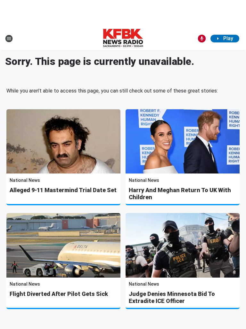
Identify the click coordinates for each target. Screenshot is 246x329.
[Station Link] (123, 38)
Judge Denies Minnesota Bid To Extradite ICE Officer (172, 297)
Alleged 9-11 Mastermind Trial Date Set (63, 190)
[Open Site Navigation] (9, 38)
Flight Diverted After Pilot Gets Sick (59, 293)
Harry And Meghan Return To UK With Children (180, 193)
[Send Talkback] (202, 38)
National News (25, 180)
